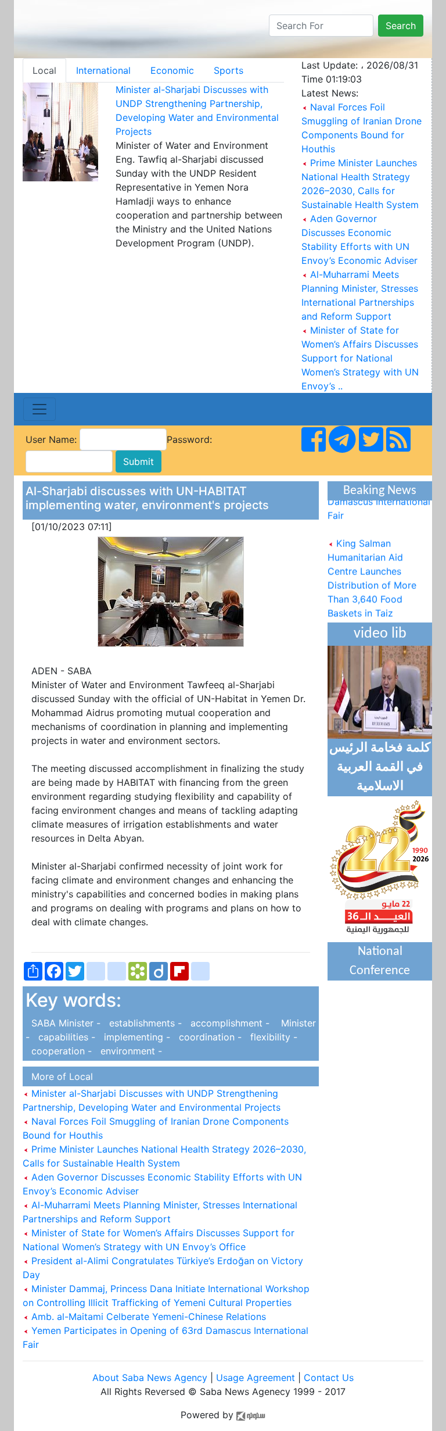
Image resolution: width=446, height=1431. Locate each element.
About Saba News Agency (151, 1377)
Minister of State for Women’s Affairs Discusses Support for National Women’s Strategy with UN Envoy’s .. (360, 358)
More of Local (59, 1076)
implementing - (135, 1037)
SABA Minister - (64, 1023)
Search (401, 25)
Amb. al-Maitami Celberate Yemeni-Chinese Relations (147, 1316)
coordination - (208, 1037)
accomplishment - (228, 1023)
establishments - (144, 1023)
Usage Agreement (255, 1377)
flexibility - (270, 1037)
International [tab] (103, 70)
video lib (380, 634)
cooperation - (60, 1051)
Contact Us (329, 1377)
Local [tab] (44, 70)
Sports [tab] (228, 70)
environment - (128, 1051)
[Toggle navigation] (39, 409)
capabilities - (65, 1037)
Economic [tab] (172, 70)
